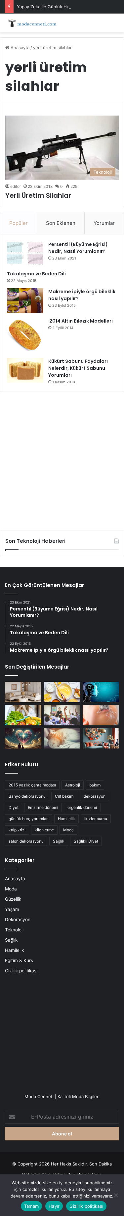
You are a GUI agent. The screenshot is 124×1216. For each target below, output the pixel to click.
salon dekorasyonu (26, 841)
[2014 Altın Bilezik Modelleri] (25, 335)
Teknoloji (14, 929)
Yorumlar (104, 223)
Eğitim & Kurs (19, 960)
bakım (95, 784)
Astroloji (72, 784)
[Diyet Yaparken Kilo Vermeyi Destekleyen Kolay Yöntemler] (23, 715)
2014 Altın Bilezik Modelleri (80, 321)
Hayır (54, 1206)
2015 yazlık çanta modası (32, 784)
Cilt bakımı (64, 796)
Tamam (31, 1206)
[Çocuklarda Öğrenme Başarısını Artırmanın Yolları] (62, 715)
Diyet (14, 807)
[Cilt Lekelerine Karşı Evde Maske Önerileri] (62, 692)
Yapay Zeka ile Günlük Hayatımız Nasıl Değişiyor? (67, 6)
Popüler (18, 223)
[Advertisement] (62, 459)
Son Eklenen (60, 223)
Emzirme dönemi (43, 807)
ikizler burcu (95, 818)
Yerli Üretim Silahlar (38, 195)
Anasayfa (19, 47)
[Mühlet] (31, 23)
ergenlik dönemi (82, 807)
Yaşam (12, 909)
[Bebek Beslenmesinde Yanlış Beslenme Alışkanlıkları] (101, 715)
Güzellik (13, 899)
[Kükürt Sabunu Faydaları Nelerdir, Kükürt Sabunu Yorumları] (25, 370)
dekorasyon (94, 796)
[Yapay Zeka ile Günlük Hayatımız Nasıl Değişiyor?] (101, 692)
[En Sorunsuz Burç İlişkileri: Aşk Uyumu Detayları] (23, 738)
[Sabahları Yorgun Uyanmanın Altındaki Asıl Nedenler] (62, 738)
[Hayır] (115, 1195)
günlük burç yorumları (29, 818)
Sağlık (58, 841)
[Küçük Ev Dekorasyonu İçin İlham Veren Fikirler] (23, 692)
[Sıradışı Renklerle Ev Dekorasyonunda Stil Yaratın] (101, 738)
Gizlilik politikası (21, 970)
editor (15, 186)
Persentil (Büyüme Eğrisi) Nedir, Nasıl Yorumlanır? (78, 248)
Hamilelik (66, 818)
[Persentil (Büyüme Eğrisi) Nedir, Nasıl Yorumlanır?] (25, 253)
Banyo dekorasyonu (27, 796)
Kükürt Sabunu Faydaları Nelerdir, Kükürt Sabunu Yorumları (78, 368)
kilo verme (44, 829)
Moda (68, 829)
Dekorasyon (17, 919)
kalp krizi (17, 829)
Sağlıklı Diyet (86, 841)
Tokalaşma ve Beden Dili (36, 273)
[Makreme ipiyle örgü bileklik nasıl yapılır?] (25, 300)
